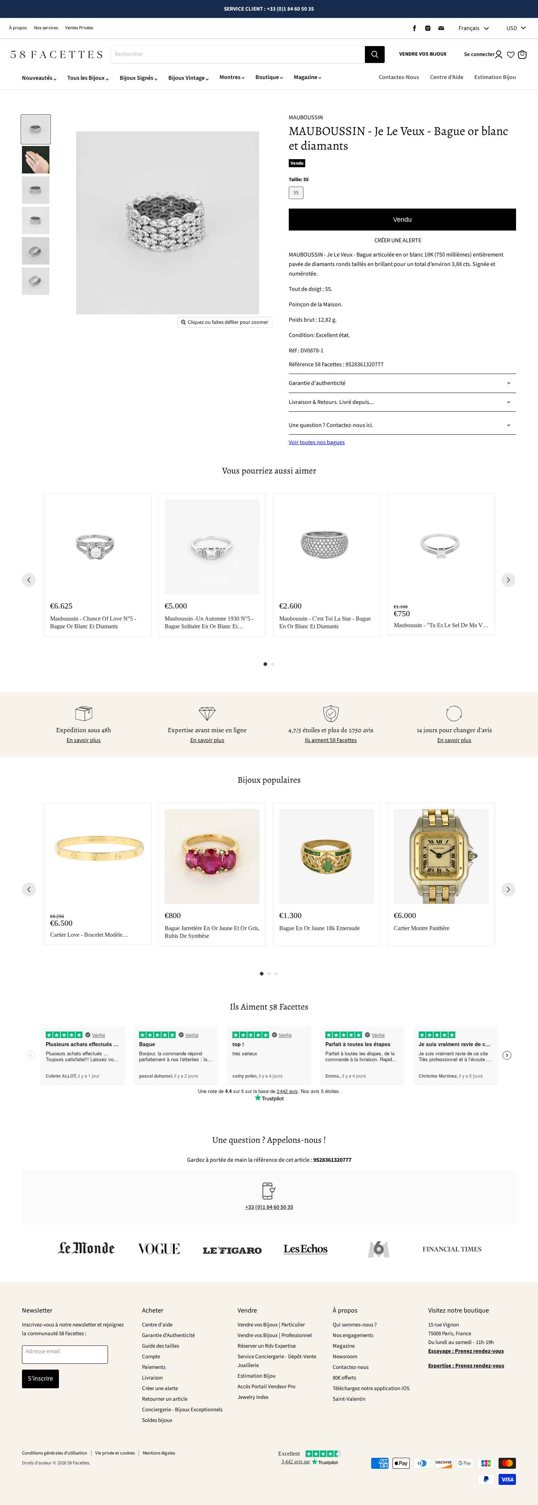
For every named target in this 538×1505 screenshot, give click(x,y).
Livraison (152, 1378)
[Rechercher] (375, 54)
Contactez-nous (351, 1367)
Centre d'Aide (446, 77)
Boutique (267, 77)
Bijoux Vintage (186, 78)
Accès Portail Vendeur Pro (266, 1386)
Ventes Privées (79, 28)
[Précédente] (29, 580)
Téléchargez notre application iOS (371, 1388)
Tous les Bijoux (86, 78)
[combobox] (238, 54)
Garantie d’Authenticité (168, 1335)
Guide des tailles (160, 1346)
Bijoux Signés (136, 78)
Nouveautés (37, 78)
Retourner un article (164, 1399)
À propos (18, 28)
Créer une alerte (160, 1388)
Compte (151, 1356)
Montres (230, 77)
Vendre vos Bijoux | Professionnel (275, 1335)
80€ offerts (344, 1378)
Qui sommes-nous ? (355, 1325)
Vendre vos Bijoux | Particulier (271, 1325)
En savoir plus (84, 740)
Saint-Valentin (349, 1399)
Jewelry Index (253, 1397)
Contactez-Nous (399, 77)
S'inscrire (40, 1378)
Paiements (153, 1367)
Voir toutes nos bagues (317, 442)
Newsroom (345, 1356)
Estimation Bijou (495, 77)
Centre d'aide (157, 1325)
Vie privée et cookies (115, 1453)
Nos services (46, 28)
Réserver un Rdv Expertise (267, 1346)
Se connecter (479, 54)
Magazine (305, 77)
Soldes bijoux (157, 1420)
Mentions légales (159, 1453)
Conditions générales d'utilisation (54, 1453)
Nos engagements (353, 1335)
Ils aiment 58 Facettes (331, 740)
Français (469, 28)
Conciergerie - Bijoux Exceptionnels (182, 1410)
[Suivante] (508, 580)
